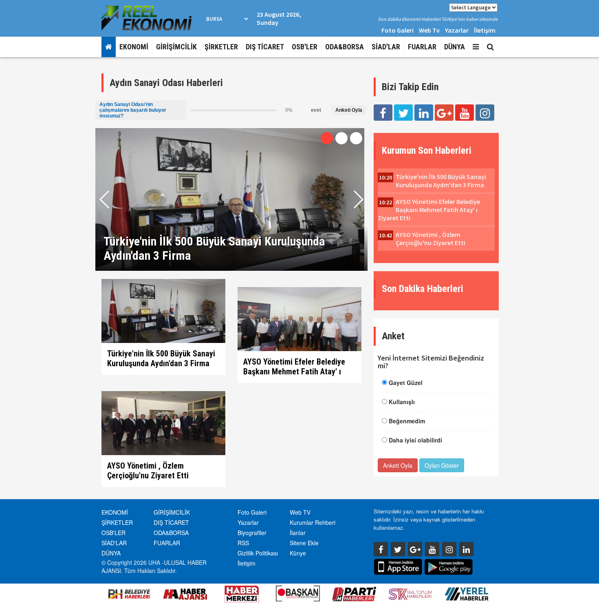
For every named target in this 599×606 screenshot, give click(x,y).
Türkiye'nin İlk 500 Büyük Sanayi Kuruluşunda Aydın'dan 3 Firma (161, 358)
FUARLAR (422, 46)
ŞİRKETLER (221, 46)
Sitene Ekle (304, 543)
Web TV (300, 512)
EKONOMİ (133, 46)
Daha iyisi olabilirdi (415, 440)
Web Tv (429, 30)
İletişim (484, 30)
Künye (298, 553)
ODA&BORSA (344, 46)
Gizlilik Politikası (258, 553)
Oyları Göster (442, 465)
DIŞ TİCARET (265, 46)
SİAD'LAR (386, 46)
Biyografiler (252, 533)
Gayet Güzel (406, 382)
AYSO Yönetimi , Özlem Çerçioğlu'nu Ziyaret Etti (148, 470)
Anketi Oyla (348, 110)
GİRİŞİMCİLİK (176, 46)
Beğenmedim (407, 421)
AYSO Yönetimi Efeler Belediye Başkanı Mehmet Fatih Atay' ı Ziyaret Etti (294, 371)
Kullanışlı (402, 402)
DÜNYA (454, 46)
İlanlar (298, 533)
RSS (243, 543)
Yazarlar (457, 30)
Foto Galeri (397, 30)
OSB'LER (304, 46)
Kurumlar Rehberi (312, 522)
